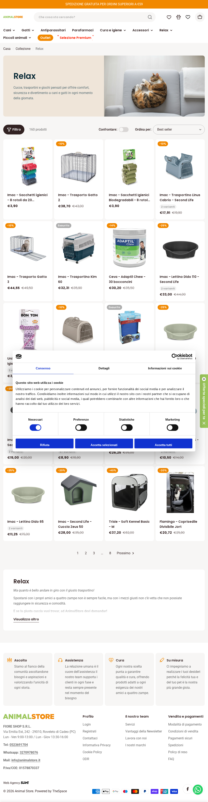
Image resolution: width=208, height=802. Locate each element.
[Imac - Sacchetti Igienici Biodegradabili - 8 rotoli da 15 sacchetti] (129, 165)
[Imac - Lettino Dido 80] (180, 329)
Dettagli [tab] (104, 368)
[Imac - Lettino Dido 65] (27, 492)
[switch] (81, 427)
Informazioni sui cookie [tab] (165, 368)
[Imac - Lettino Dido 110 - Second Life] (180, 247)
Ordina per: (143, 129)
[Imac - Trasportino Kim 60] (78, 247)
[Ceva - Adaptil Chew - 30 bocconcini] (129, 247)
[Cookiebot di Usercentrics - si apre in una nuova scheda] (174, 357)
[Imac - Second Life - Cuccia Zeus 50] (78, 490)
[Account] (178, 17)
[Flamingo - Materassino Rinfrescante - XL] (129, 327)
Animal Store (24, 791)
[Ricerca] (149, 17)
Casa (7, 49)
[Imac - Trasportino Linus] (78, 329)
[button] (204, 401)
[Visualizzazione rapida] (46, 148)
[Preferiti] (169, 17)
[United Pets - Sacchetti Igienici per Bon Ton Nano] (27, 329)
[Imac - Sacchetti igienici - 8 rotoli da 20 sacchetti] (27, 165)
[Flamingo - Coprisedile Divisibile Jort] (180, 492)
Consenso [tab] (43, 368)
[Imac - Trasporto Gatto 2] (78, 165)
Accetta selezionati (104, 445)
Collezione (23, 49)
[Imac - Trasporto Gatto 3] (27, 245)
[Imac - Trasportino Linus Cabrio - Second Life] (180, 165)
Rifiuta (44, 445)
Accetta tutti (163, 445)
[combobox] (95, 17)
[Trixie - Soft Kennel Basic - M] (129, 492)
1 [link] (78, 553)
